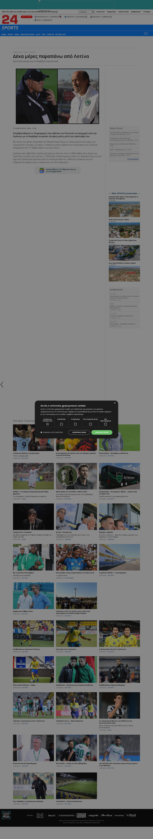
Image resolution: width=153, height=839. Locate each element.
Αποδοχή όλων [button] (101, 432)
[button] (52, 432)
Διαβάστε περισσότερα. (75, 414)
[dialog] (76, 419)
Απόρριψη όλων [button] (79, 432)
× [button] (115, 403)
